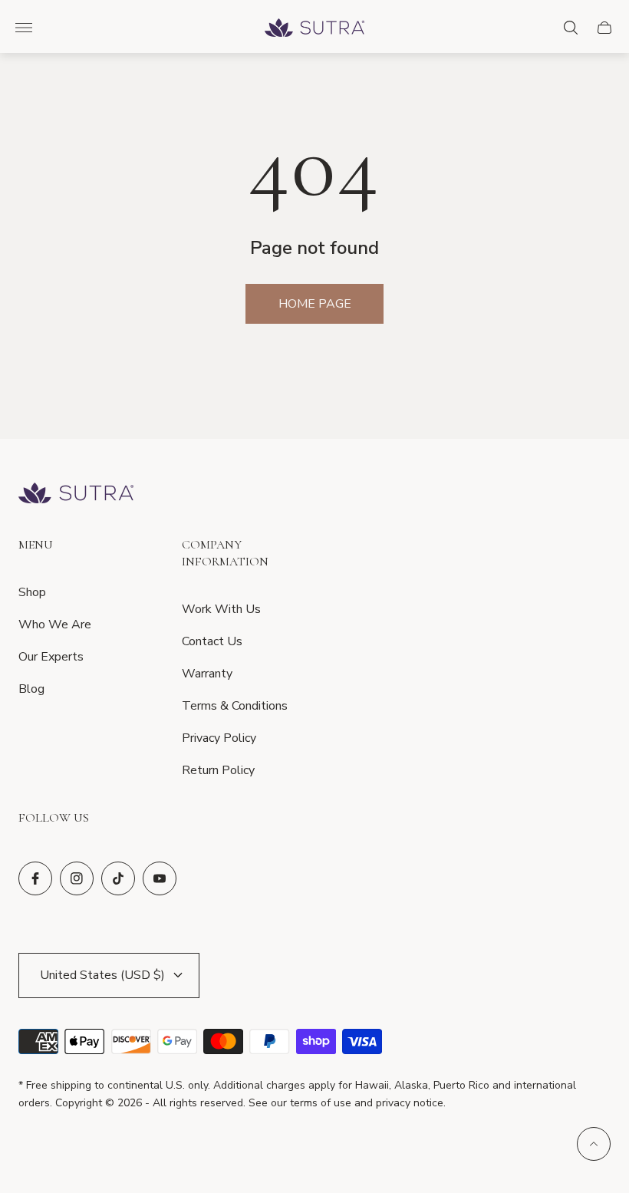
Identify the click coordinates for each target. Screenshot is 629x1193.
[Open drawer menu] (24, 27)
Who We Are (54, 624)
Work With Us (221, 609)
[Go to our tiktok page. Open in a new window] (118, 878)
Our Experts (51, 656)
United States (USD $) (102, 975)
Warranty (207, 673)
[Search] (571, 27)
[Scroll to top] (594, 1144)
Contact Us (212, 641)
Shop (32, 592)
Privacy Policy (219, 738)
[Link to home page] (75, 494)
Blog (31, 689)
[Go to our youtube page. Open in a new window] (159, 878)
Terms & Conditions (235, 705)
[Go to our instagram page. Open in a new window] (77, 878)
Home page (314, 303)
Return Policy (218, 770)
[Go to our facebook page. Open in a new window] (35, 878)
